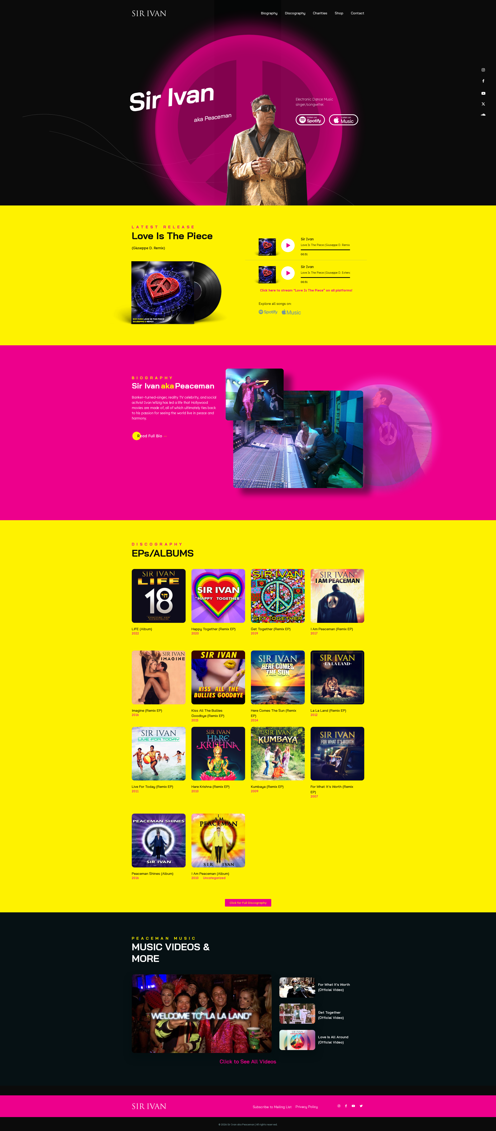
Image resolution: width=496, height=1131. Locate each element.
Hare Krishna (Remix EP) (210, 786)
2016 (135, 715)
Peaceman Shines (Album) (152, 873)
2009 (254, 791)
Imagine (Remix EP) (147, 710)
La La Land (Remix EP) (328, 710)
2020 (195, 633)
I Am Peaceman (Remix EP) (332, 629)
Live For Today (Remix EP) (152, 786)
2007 (314, 796)
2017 (314, 633)
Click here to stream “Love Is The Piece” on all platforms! (306, 290)
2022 (135, 633)
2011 (135, 791)
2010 (195, 791)
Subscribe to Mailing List (272, 1107)
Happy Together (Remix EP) (213, 629)
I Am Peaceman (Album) (210, 873)
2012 (314, 715)
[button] (201, 1013)
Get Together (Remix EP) (271, 629)
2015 (194, 720)
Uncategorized (214, 878)
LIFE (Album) (142, 629)
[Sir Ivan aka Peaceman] (149, 13)
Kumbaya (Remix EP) (267, 786)
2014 (254, 720)
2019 (254, 633)
